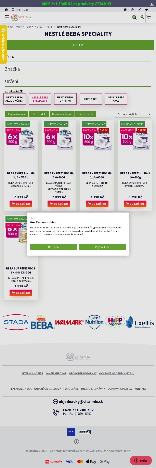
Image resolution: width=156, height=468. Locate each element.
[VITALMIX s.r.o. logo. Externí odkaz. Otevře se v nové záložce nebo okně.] (32, 218)
